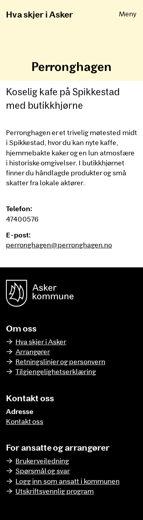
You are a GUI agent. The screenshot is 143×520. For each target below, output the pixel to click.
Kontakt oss (24, 421)
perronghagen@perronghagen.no (59, 244)
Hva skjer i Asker (39, 14)
